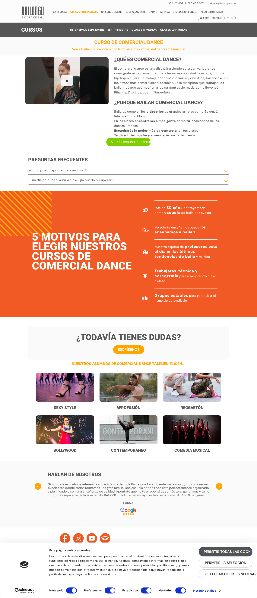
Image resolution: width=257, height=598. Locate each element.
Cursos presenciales (84, 12)
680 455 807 (196, 3)
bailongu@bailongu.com (222, 3)
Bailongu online (111, 12)
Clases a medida (144, 30)
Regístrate (217, 18)
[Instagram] (78, 538)
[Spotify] (105, 538)
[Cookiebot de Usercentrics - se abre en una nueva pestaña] (24, 590)
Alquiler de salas (212, 12)
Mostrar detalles (204, 591)
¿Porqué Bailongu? (185, 12)
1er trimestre (118, 30)
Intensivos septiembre (87, 30)
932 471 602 (176, 3)
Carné (153, 12)
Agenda (165, 12)
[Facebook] (65, 538)
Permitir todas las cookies (228, 551)
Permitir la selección (225, 562)
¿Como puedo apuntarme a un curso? (57, 170)
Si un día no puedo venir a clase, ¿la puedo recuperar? (70, 180)
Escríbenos (128, 349)
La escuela (60, 12)
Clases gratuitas (173, 30)
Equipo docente (135, 12)
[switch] (110, 592)
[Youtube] (92, 538)
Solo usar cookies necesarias (228, 574)
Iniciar (206, 18)
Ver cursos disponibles (131, 142)
